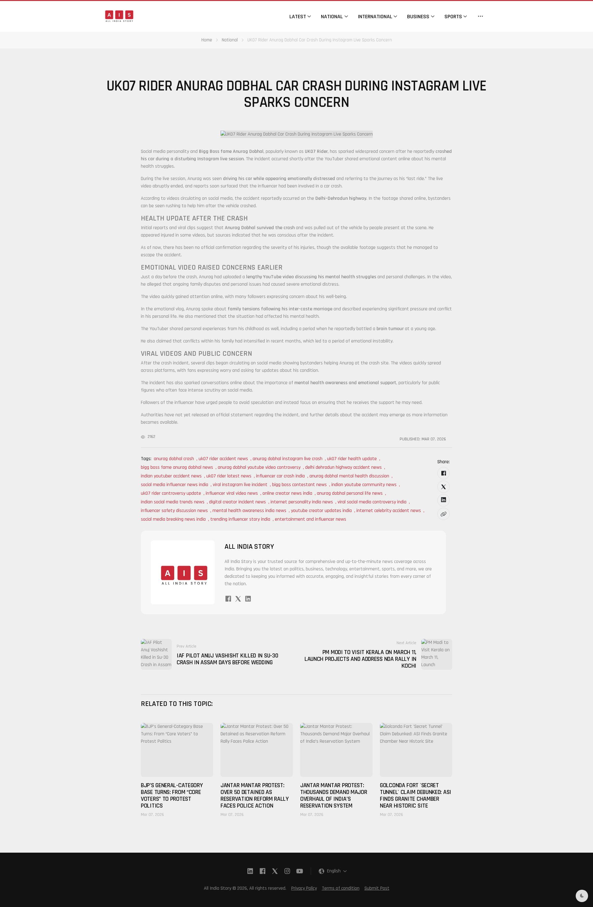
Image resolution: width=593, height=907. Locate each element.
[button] (480, 16)
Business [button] (418, 16)
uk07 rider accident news (223, 459)
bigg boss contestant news (299, 484)
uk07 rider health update (352, 459)
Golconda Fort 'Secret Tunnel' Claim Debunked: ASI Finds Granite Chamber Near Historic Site (415, 795)
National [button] (332, 16)
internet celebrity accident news (388, 510)
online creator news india (287, 493)
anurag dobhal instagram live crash (287, 459)
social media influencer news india (174, 484)
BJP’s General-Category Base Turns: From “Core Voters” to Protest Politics (172, 795)
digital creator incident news (237, 502)
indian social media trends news (172, 502)
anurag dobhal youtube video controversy (259, 467)
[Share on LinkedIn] (443, 500)
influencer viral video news (232, 493)
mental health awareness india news (249, 510)
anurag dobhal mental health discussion (349, 476)
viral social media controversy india (372, 502)
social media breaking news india (173, 519)
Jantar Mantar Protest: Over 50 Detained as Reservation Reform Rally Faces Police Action (255, 795)
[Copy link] (443, 514)
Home (206, 40)
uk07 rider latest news (228, 476)
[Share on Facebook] (443, 473)
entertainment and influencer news (310, 519)
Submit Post (376, 888)
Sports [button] (453, 16)
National (230, 40)
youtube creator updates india (321, 510)
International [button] (375, 16)
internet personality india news (302, 502)
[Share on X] (443, 487)
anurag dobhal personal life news (350, 493)
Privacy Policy (304, 888)
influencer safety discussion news (174, 510)
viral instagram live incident (240, 484)
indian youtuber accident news (171, 476)
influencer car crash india (280, 476)
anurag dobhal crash (174, 459)
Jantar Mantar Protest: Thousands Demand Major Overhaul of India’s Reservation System (333, 795)
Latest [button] (297, 16)
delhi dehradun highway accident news (343, 467)
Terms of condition (341, 888)
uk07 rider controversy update (171, 493)
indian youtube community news (364, 484)
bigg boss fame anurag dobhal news (177, 467)
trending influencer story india (240, 519)
